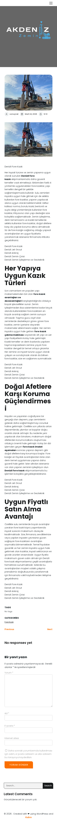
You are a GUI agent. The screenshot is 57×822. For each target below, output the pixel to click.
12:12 (45, 114)
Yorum (9, 672)
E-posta (10, 725)
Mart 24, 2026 (31, 114)
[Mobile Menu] (51, 3)
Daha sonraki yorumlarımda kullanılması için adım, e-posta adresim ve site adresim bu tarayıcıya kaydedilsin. (28, 754)
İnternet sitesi (12, 738)
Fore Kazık (9, 622)
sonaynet (14, 114)
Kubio (28, 817)
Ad (7, 713)
